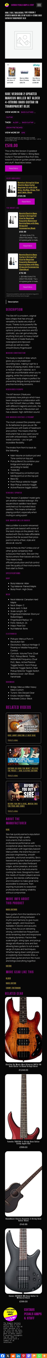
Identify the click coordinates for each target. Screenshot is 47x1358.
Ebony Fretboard (14, 127)
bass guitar (27, 122)
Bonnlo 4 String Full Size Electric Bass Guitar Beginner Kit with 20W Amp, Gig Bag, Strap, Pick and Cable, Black (29, 187)
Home (7, 12)
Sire (11, 12)
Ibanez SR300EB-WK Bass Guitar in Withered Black (23, 1297)
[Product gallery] (23, 40)
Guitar (9, 117)
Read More (13, 168)
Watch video (13, 740)
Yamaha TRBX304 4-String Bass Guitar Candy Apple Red (23, 1142)
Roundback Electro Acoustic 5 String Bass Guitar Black (23, 1220)
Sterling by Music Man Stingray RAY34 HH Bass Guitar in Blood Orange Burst (23, 1065)
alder (15, 122)
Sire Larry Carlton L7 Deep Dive (22, 735)
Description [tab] (13, 302)
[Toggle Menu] (39, 5)
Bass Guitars (19, 12)
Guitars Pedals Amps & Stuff (22, 5)
